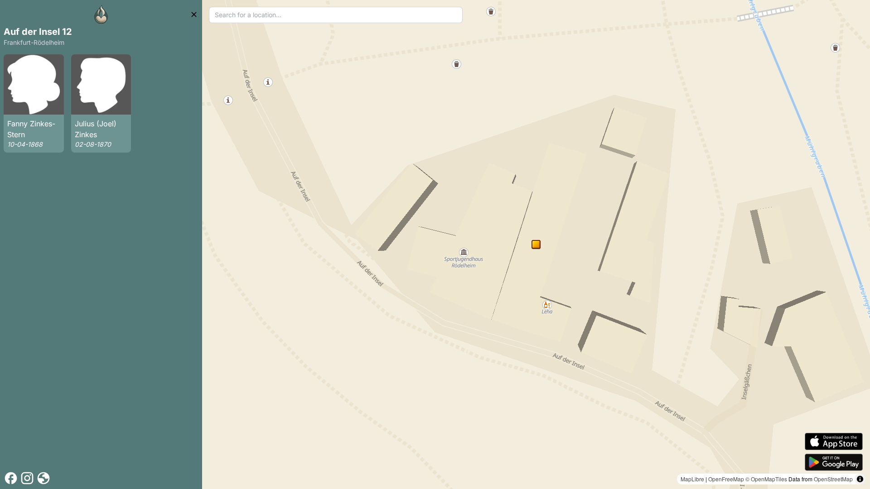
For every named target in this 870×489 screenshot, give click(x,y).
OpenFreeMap (726, 479)
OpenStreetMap (833, 479)
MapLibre (692, 479)
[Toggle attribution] (860, 479)
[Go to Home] (101, 14)
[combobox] (335, 15)
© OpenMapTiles (766, 479)
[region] (536, 244)
